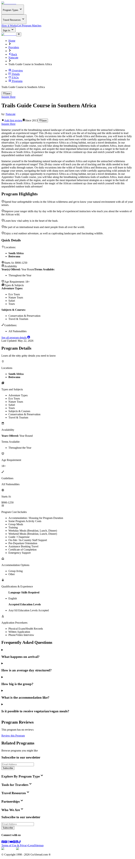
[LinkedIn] (16, 842)
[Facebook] (2, 842)
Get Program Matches (29, 25)
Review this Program (13, 735)
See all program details (14, 337)
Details (16, 74)
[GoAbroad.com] (8, 2)
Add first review (13, 120)
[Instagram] (8, 842)
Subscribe (8, 768)
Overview (17, 70)
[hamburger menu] (18, 34)
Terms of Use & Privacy (14, 845)
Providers (13, 47)
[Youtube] (11, 842)
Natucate (13, 57)
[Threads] (5, 842)
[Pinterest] (14, 842)
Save (7, 93)
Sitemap (39, 845)
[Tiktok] (19, 842)
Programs (17, 81)
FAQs (15, 77)
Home (11, 40)
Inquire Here (8, 96)
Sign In (7, 30)
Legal (31, 845)
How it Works (9, 25)
